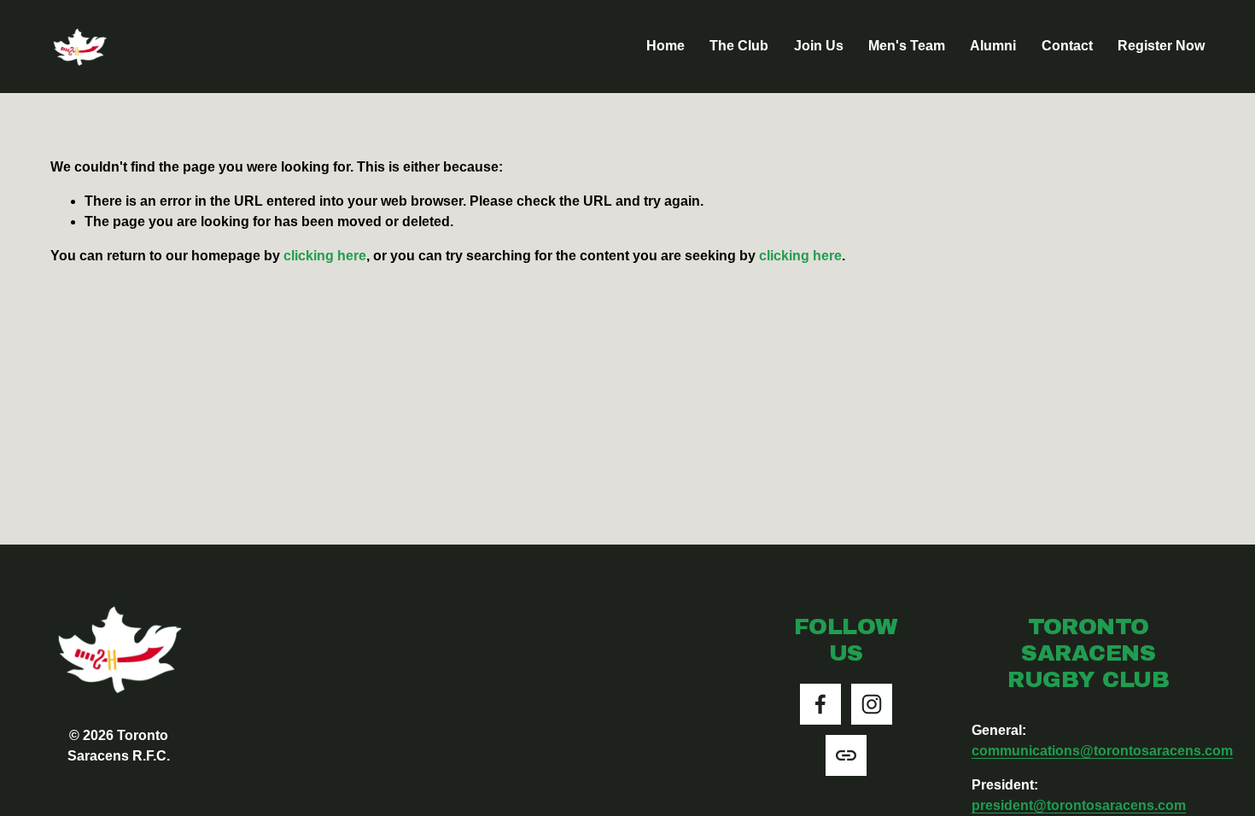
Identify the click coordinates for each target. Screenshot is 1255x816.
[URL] (846, 755)
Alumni (993, 45)
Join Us (818, 45)
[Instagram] (871, 704)
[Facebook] (820, 704)
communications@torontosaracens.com (1102, 750)
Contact (1067, 45)
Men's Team (906, 45)
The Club (738, 45)
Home (665, 45)
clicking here (324, 255)
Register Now (1161, 45)
